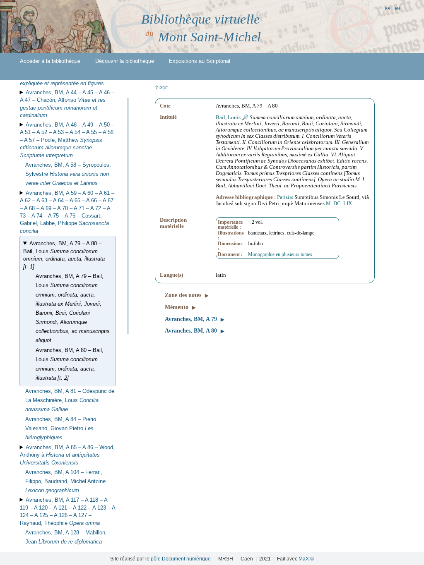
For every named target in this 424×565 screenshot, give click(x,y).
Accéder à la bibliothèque (50, 61)
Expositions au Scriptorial (199, 61)
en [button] (397, 8)
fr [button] (387, 8)
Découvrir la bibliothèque (124, 61)
